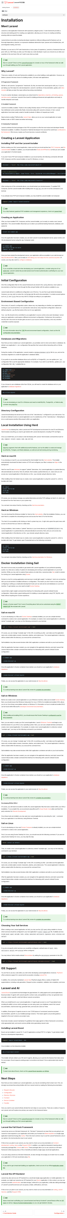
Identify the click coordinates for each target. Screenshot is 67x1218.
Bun (49, 149)
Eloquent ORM (26, 1145)
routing (12, 1145)
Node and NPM (41, 149)
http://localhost (42, 681)
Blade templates (49, 1133)
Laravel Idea (27, 980)
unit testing (54, 95)
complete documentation (43, 689)
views (16, 1145)
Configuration (8, 1092)
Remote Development (19, 811)
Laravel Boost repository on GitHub (38, 1071)
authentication (16, 1182)
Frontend (6, 1098)
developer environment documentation (31, 706)
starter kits (6, 271)
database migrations (15, 386)
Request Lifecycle (9, 1090)
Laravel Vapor (27, 117)
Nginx (56, 462)
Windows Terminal (46, 722)
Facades (6, 1103)
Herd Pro (14, 404)
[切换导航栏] (2, 2)
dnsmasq (17, 469)
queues (61, 95)
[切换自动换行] (60, 171)
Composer (57, 147)
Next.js (39, 1180)
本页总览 (5, 15)
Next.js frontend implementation (23, 1203)
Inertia (23, 1136)
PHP (52, 147)
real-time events (6, 97)
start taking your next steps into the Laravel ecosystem (43, 257)
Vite (29, 1157)
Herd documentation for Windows (42, 557)
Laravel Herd (58, 211)
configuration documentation (11, 333)
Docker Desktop (34, 586)
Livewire (18, 1147)
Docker (28, 574)
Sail (53, 572)
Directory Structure (9, 1095)
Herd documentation (38, 505)
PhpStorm (60, 973)
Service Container (9, 1100)
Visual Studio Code (45, 809)
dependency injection (44, 95)
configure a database (25, 260)
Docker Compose (26, 827)
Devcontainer (29, 955)
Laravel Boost (5, 992)
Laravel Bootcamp (27, 63)
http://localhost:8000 (7, 257)
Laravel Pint (43, 975)
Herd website (48, 460)
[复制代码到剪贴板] (63, 164)
